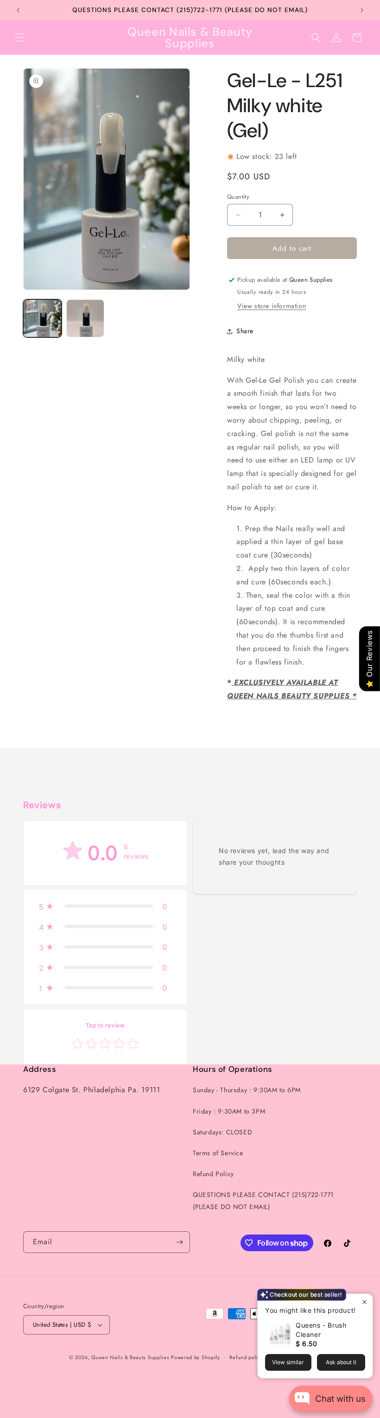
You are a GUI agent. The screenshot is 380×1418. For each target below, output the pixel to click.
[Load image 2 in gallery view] (85, 318)
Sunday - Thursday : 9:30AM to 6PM (247, 1090)
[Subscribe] (179, 1242)
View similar (288, 1362)
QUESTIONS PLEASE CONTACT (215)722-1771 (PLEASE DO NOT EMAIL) (263, 1200)
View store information (271, 305)
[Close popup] (364, 1302)
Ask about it (341, 1362)
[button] (19, 37)
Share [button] (244, 331)
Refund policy (246, 1357)
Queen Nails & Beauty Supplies (130, 1357)
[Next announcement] (362, 10)
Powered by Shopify (195, 1357)
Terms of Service (218, 1153)
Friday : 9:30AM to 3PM (229, 1111)
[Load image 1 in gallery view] (42, 318)
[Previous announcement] (18, 10)
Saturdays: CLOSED (222, 1132)
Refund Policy (213, 1173)
